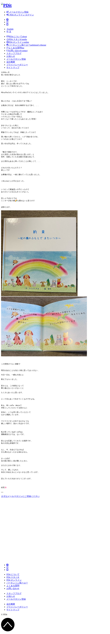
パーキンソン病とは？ (17, 583)
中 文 (8, 31)
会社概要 (10, 62)
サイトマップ (12, 67)
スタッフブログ (13, 53)
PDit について (12, 574)
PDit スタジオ (12, 577)
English (9, 29)
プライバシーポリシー (17, 65)
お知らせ (10, 56)
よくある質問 (12, 586)
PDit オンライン (14, 580)
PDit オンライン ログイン (21, 15)
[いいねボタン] (2, 492)
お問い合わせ (12, 588)
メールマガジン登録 (18, 12)
